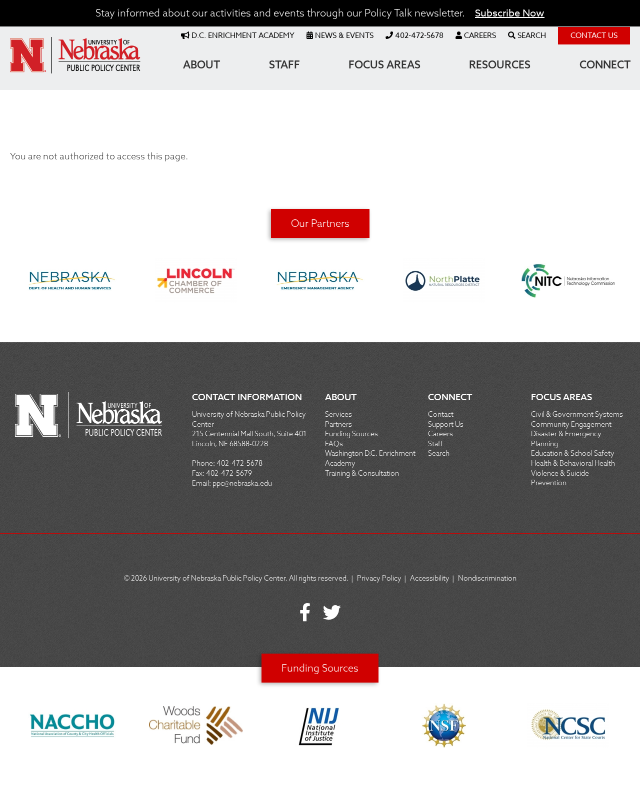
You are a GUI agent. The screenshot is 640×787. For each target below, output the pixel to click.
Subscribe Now (509, 13)
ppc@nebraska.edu (242, 483)
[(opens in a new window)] (72, 282)
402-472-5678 (239, 463)
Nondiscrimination (487, 578)
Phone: (204, 463)
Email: (202, 483)
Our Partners (320, 223)
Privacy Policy (379, 578)
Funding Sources (320, 668)
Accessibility (430, 578)
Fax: (199, 473)
